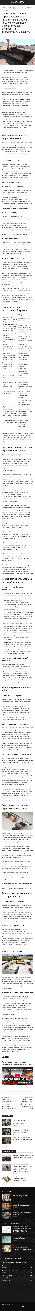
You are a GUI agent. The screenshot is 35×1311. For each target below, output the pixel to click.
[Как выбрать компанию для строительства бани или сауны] (6, 1197)
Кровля (14, 7)
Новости (9, 7)
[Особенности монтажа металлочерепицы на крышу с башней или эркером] (6, 1122)
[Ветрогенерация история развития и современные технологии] (6, 1239)
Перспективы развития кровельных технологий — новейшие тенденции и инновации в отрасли (23, 1157)
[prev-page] (3, 1146)
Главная (4, 7)
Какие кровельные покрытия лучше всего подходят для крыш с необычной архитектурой (23, 1130)
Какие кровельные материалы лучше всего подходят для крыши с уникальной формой (22, 1139)
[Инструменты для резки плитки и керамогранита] (6, 1215)
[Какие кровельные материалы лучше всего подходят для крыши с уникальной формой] (6, 1140)
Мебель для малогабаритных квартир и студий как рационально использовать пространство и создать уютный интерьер (9, 1105)
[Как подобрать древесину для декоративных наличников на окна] (6, 1206)
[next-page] (5, 1146)
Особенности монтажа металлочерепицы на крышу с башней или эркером (21, 1121)
